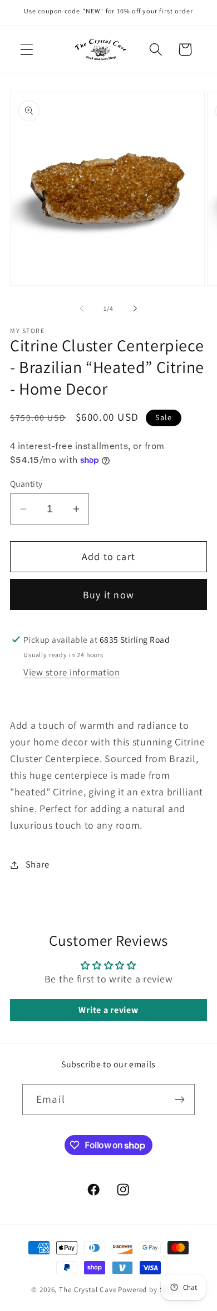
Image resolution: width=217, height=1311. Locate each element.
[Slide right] (135, 308)
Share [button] (38, 864)
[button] (27, 49)
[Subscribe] (179, 1099)
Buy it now (108, 594)
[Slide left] (82, 308)
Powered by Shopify (151, 1289)
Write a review (108, 1010)
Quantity (26, 483)
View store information (71, 672)
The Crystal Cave (87, 1289)
